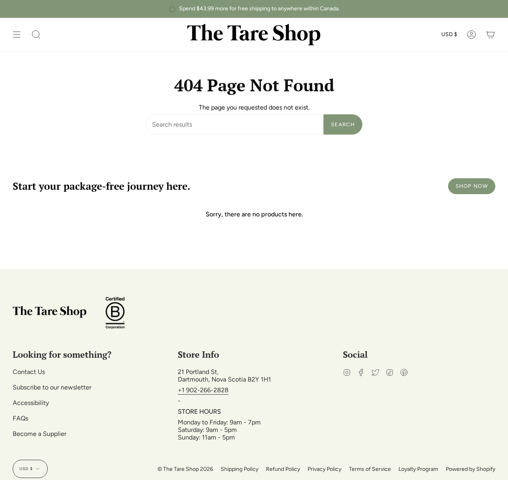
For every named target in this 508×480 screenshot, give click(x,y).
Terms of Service (370, 469)
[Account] (471, 34)
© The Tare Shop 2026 (185, 469)
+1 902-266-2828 (203, 390)
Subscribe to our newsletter (52, 387)
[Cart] (490, 34)
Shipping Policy (239, 469)
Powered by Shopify (470, 469)
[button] (36, 34)
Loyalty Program (418, 469)
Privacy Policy (324, 469)
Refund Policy (283, 469)
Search (343, 124)
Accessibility (31, 403)
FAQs (20, 418)
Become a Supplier (39, 434)
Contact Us (29, 372)
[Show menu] (17, 34)
